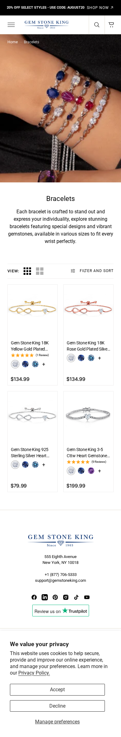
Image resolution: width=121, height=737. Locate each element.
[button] (10, 25)
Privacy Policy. (34, 673)
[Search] (97, 24)
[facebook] (34, 597)
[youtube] (87, 597)
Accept (57, 689)
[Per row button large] (27, 271)
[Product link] (32, 309)
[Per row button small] (39, 271)
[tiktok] (76, 597)
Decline (57, 706)
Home (12, 42)
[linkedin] (44, 597)
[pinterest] (55, 597)
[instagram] (65, 597)
